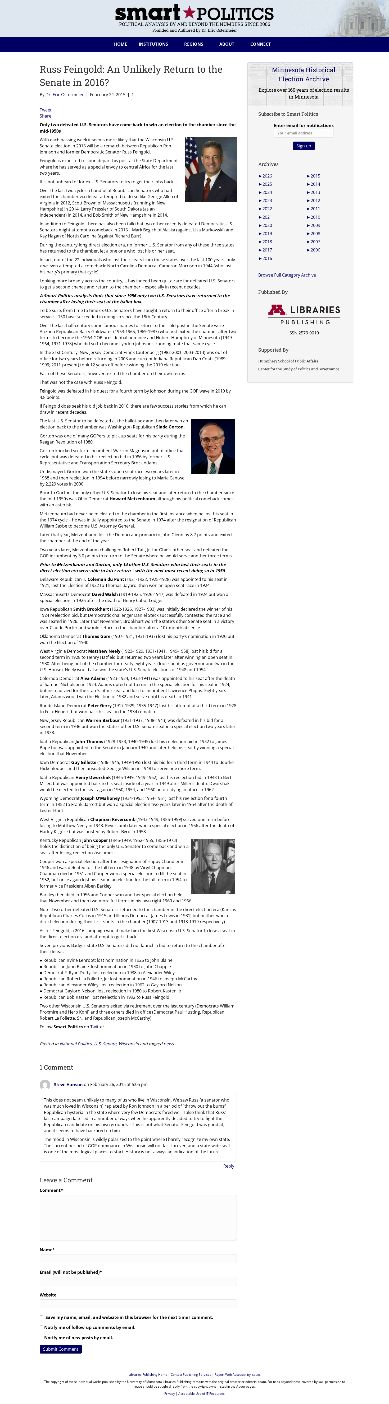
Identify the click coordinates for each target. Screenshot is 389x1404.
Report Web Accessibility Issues (238, 1374)
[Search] (345, 43)
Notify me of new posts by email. (78, 1338)
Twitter (97, 1027)
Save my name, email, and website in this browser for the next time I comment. (129, 1317)
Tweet (46, 110)
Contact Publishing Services (191, 1374)
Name (47, 1250)
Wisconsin (129, 1044)
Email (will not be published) (71, 1272)
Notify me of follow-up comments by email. (89, 1327)
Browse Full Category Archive (287, 275)
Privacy (169, 1393)
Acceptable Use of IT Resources (201, 1393)
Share (45, 116)
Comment (51, 1190)
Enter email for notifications (304, 125)
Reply (228, 1166)
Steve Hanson (68, 1085)
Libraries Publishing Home (148, 1374)
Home (120, 44)
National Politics (76, 1044)
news (169, 1044)
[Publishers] (303, 315)
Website (48, 1295)
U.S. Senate (105, 1044)
